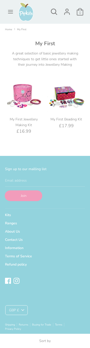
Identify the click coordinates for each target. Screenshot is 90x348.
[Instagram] (17, 280)
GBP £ (14, 310)
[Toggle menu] (10, 12)
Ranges (11, 223)
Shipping (10, 325)
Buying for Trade (41, 325)
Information (14, 248)
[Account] (67, 9)
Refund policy (16, 264)
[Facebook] (8, 280)
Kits (8, 215)
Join (23, 195)
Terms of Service (18, 256)
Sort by (45, 341)
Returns (23, 325)
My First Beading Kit (66, 119)
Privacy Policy (13, 329)
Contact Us (14, 239)
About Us (12, 231)
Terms (58, 325)
